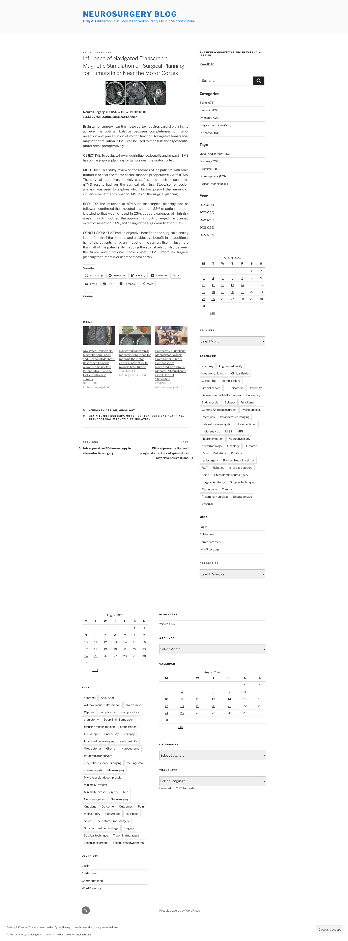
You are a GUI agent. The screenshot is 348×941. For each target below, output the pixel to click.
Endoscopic (91, 734)
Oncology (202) (209, 161)
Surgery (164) (208, 169)
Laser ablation (247, 424)
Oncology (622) (209, 117)
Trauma (227, 489)
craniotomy (91, 719)
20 (232, 292)
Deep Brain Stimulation (119, 719)
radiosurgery (210, 460)
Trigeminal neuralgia (215, 496)
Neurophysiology (239, 438)
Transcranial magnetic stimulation (120, 419)
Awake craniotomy (214, 373)
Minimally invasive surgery (101, 792)
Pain (205, 453)
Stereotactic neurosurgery (231, 475)
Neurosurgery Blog (130, 14)
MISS (228, 431)
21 (242, 292)
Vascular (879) (209, 110)
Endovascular (211, 402)
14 (242, 285)
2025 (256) (207, 212)
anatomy (207, 366)
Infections (208, 417)
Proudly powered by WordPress (179, 910)
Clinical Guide (240, 373)
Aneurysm (107, 697)
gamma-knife (128, 741)
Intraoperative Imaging (234, 417)
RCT (205, 467)
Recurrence (112, 813)
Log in (203, 526)
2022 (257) (207, 235)
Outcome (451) (209, 132)
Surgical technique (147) (215, 183)
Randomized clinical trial (238, 460)
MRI (240, 431)
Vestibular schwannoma (128, 842)
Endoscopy (253, 395)
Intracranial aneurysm (98, 755)
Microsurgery (115, 770)
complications (231, 380)
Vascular (207, 504)
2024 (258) (207, 219)
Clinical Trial (209, 380)
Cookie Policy (83, 934)
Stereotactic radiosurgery (112, 821)
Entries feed (207, 534)
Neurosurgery (119, 799)
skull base (132, 813)
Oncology (127, 410)
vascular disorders (96, 842)
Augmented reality (230, 366)
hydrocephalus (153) (213, 176)
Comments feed (210, 542)
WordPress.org (209, 549)
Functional (247, 402)
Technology (209, 489)
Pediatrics (219, 453)
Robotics (218, 467)
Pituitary (236, 453)
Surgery (129, 828)
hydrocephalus (251, 409)
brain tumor (133, 705)
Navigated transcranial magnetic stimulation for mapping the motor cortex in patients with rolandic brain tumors (135, 359)
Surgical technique (242, 482)
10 (203, 285)
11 (213, 285)
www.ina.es (207, 63)
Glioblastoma (92, 748)
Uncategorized (242, 496)
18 (213, 292)
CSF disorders (234, 388)
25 (213, 299)
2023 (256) (207, 227)
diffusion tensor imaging (99, 726)
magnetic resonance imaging (102, 763)
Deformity (255, 388)
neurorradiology (212, 446)
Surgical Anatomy (213, 482)
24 (203, 299)
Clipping (89, 712)
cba (109, 52)
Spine (205, 475)
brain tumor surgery (106, 416)
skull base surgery (240, 467)
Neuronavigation (103, 410)
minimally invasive (96, 784)
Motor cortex (138, 416)
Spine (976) (207, 102)
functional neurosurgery (99, 741)
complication (107, 712)
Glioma (110, 748)
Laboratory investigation (217, 424)
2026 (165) (207, 205)
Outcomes (126, 806)
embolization (128, 726)
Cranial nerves (211, 388)
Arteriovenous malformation (102, 705)
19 (222, 292)
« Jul (212, 312)
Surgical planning (167, 416)
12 (222, 285)
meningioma (135, 763)
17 (203, 292)
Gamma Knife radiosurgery (219, 409)
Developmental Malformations (221, 395)
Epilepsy (230, 402)
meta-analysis (211, 431)
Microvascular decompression (103, 777)
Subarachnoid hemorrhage (101, 828)
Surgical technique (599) (215, 125)
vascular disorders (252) (215, 153)
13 (232, 285)
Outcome (251, 446)
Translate (188, 788)
